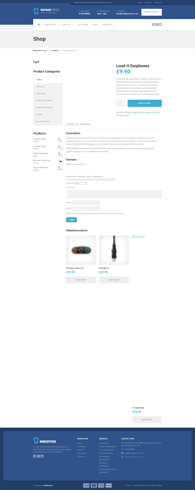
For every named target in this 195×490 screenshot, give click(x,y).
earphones (149, 112)
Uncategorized (42, 121)
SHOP (95, 25)
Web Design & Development (104, 458)
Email (68, 208)
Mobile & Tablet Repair (107, 446)
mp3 (122, 115)
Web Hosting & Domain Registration (108, 470)
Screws (39, 114)
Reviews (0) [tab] (86, 124)
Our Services (81, 446)
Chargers (40, 87)
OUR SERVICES (50, 25)
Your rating (70, 183)
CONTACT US (108, 25)
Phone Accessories (44, 100)
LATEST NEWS (83, 25)
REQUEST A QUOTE (151, 12)
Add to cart (145, 103)
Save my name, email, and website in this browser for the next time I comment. (96, 213)
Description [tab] (72, 124)
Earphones (136, 112)
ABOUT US (67, 25)
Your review (71, 187)
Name (69, 202)
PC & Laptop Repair (106, 450)
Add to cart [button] (81, 280)
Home (140, 2)
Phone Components (44, 107)
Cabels (128, 112)
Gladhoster (48, 485)
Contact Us (158, 2)
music (127, 115)
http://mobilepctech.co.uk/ (133, 457)
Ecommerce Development (104, 464)
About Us (148, 2)
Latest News (81, 453)
